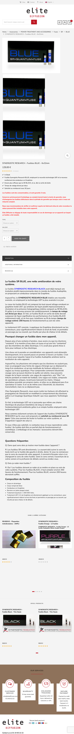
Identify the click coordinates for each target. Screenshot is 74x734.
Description (9, 258)
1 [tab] (33, 591)
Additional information (13, 264)
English (49, 2)
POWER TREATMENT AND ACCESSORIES (36, 32)
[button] (67, 155)
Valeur (5, 227)
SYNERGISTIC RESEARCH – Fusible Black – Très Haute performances (12, 612)
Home (4, 32)
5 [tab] (41, 591)
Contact (32, 2)
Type (4, 219)
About (41, 2)
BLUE (68, 32)
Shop (23, 2)
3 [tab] (37, 591)
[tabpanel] (19, 542)
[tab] (37, 258)
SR (62, 32)
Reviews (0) (9, 271)
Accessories (13, 32)
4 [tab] (39, 591)
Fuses (56, 32)
